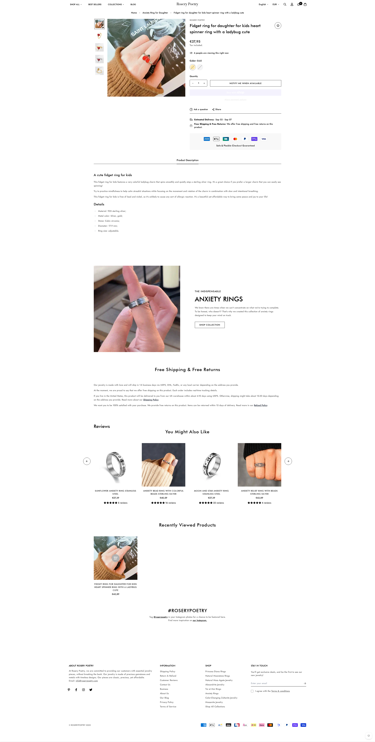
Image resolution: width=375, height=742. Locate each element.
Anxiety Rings (211, 693)
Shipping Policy (150, 399)
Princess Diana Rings (215, 671)
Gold (193, 67)
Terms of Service (168, 706)
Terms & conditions (280, 691)
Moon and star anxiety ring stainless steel (211, 492)
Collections (115, 4)
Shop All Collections (215, 706)
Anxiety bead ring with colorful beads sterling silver (163, 492)
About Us (164, 693)
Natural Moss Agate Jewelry (218, 680)
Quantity (194, 76)
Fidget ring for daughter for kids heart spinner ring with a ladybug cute (115, 587)
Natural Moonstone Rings (217, 675)
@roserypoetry (161, 617)
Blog (133, 4)
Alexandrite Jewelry (214, 684)
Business (164, 689)
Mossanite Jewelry (214, 702)
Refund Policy (260, 405)
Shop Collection (209, 324)
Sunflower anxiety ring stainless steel (115, 492)
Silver (200, 67)
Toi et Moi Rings (213, 689)
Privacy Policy (166, 702)
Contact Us (165, 684)
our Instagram (199, 620)
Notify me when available (246, 83)
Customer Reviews (169, 680)
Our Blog (164, 697)
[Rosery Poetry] (187, 4)
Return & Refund (168, 675)
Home (134, 12)
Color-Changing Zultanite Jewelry (221, 697)
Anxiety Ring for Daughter (155, 12)
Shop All (75, 4)
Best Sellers (94, 4)
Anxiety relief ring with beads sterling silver (259, 492)
